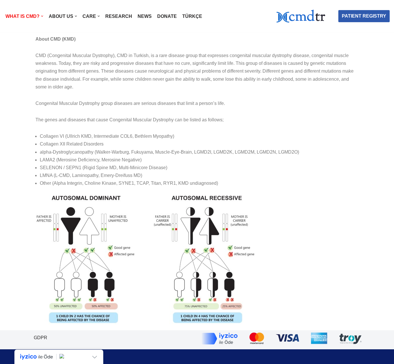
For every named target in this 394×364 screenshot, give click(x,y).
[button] (42, 16)
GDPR (40, 337)
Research (118, 16)
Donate (167, 16)
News (145, 16)
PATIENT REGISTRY (364, 16)
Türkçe (192, 16)
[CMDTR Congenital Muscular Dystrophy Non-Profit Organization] (302, 16)
